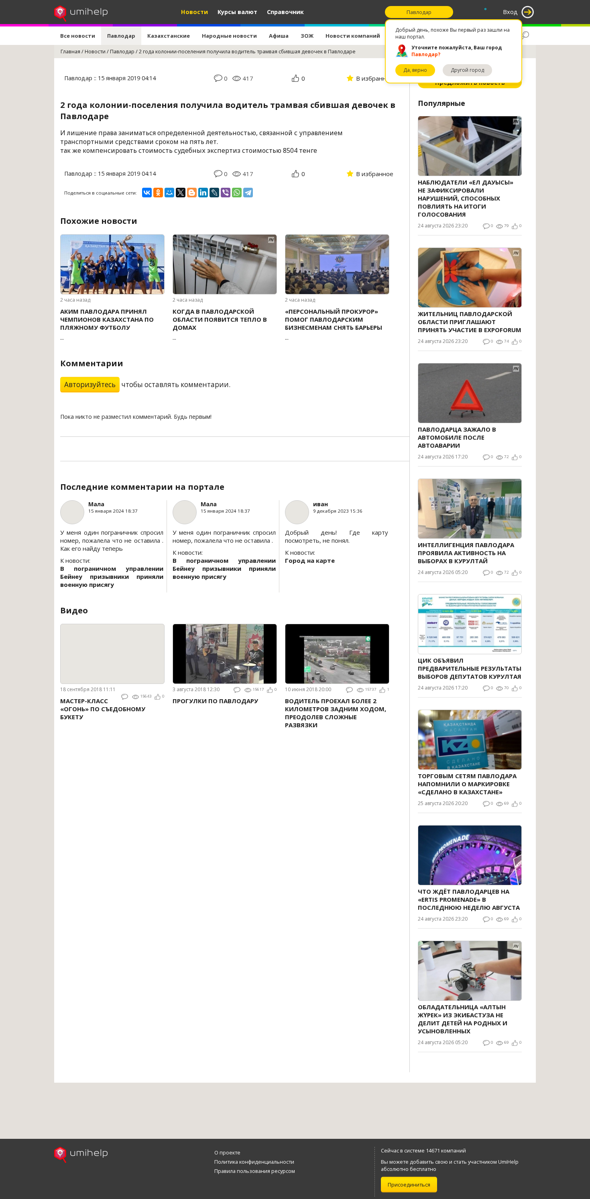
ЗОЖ (307, 35)
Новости (194, 12)
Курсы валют (237, 12)
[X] (180, 192)
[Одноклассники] (158, 192)
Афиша (279, 35)
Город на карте (310, 560)
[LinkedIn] (203, 192)
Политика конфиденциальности (254, 1161)
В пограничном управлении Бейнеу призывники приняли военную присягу (111, 576)
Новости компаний (353, 35)
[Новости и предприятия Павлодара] (81, 12)
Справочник (285, 12)
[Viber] (225, 192)
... (107, 324)
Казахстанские (168, 35)
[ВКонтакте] (147, 192)
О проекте (227, 1152)
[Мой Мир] (169, 192)
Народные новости (229, 35)
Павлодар (121, 35)
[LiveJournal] (214, 192)
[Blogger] (192, 192)
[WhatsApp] (237, 192)
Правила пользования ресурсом (254, 1171)
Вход (510, 12)
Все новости (77, 35)
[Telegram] (248, 192)
